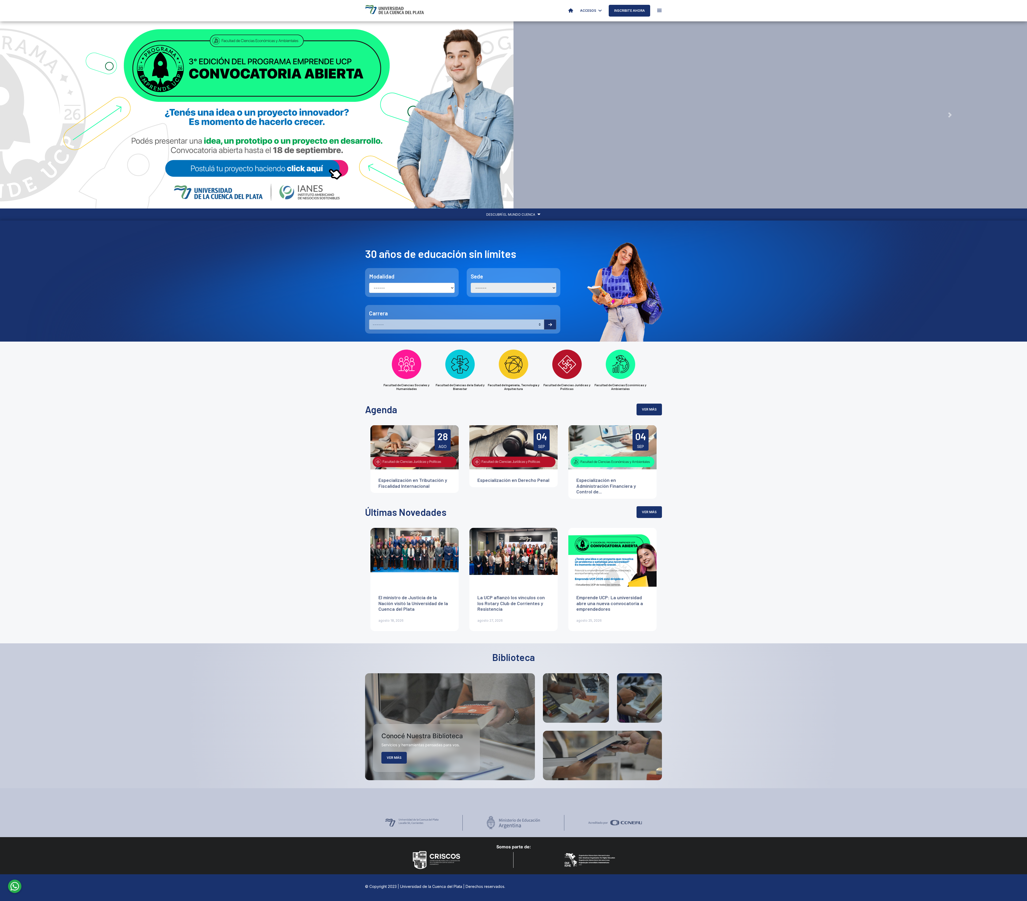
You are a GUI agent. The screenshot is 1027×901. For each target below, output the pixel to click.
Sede (477, 276)
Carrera (378, 313)
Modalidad (381, 276)
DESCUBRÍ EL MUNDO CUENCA (511, 214)
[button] (77, 114)
